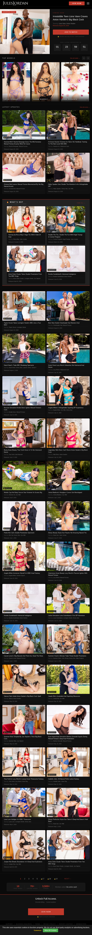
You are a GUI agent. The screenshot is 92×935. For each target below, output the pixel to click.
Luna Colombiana (58, 618)
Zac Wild (70, 188)
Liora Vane (62, 23)
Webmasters (81, 924)
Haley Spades (57, 188)
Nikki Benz (56, 454)
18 (49, 879)
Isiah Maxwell (18, 454)
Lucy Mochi (56, 369)
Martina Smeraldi (57, 741)
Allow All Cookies (50, 930)
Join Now (76, 3)
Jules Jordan (23, 239)
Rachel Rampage (13, 146)
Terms (37, 924)
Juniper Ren (12, 864)
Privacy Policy (49, 924)
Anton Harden (70, 23)
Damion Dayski (20, 575)
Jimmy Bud (69, 410)
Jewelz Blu (56, 698)
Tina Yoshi (11, 454)
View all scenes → (85, 107)
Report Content (66, 924)
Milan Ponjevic (80, 658)
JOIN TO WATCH (70, 32)
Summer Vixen (57, 658)
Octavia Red (12, 188)
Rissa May (16, 239)
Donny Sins (64, 188)
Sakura (11, 698)
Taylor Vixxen (12, 327)
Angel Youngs (66, 239)
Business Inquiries (24, 924)
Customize (37, 930)
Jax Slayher (37, 278)
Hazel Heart (12, 367)
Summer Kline (12, 741)
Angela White (56, 410)
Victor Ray (25, 781)
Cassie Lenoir (12, 658)
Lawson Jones (27, 367)
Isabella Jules (57, 781)
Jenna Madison (57, 494)
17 (42, 879)
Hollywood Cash (64, 146)
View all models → (75, 58)
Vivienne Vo (56, 146)
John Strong (65, 658)
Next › (67, 879)
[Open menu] (88, 3)
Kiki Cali (11, 535)
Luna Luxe (12, 821)
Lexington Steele (28, 278)
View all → (81, 203)
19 (56, 879)
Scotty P (34, 367)
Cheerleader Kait (57, 325)
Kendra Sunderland (58, 276)
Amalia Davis (12, 412)
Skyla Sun (56, 535)
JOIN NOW (46, 912)
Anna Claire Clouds (18, 278)
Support (9, 924)
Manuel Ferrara (23, 146)
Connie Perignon (57, 239)
